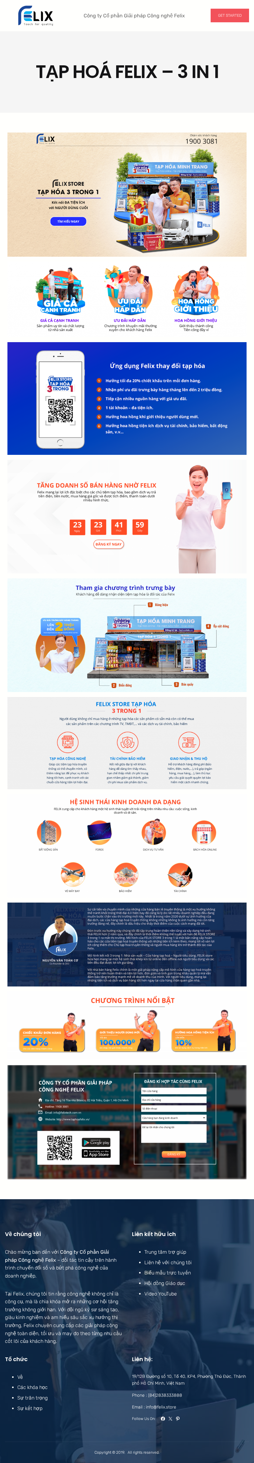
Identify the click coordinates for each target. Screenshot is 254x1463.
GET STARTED (230, 15)
